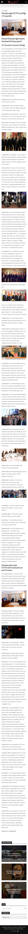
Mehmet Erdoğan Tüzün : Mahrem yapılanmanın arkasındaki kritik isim (14, 891)
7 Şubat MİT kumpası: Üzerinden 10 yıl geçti (14, 854)
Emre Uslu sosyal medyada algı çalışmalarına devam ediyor (14, 872)
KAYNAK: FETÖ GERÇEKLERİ (9, 831)
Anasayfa (4, 5)
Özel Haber (4, 11)
